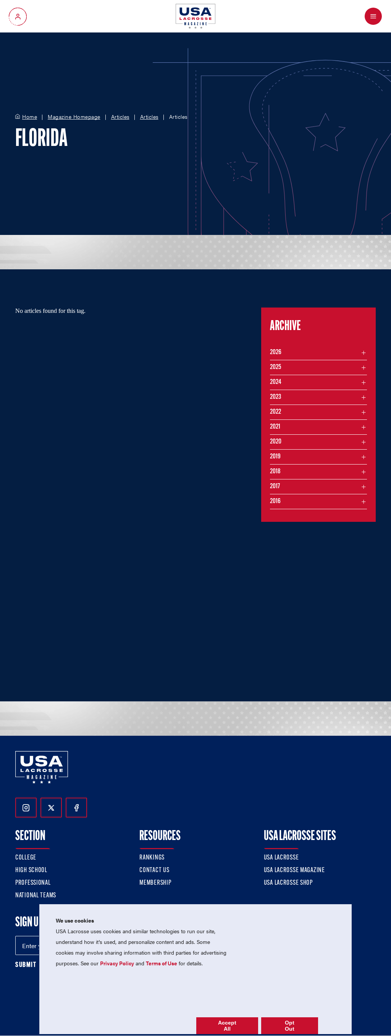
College (25, 858)
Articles (120, 116)
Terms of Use (161, 963)
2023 (275, 397)
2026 (275, 352)
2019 (275, 456)
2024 (275, 382)
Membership (155, 883)
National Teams (35, 895)
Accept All (227, 1026)
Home (29, 116)
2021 (275, 427)
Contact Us (154, 870)
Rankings (152, 858)
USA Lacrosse (281, 858)
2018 (275, 471)
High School (31, 870)
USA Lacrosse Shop (288, 883)
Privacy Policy (117, 963)
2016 (275, 501)
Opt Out (289, 1026)
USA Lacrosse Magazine (294, 870)
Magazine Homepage (74, 116)
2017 (275, 486)
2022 (275, 412)
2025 (275, 367)
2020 (275, 442)
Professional (33, 883)
